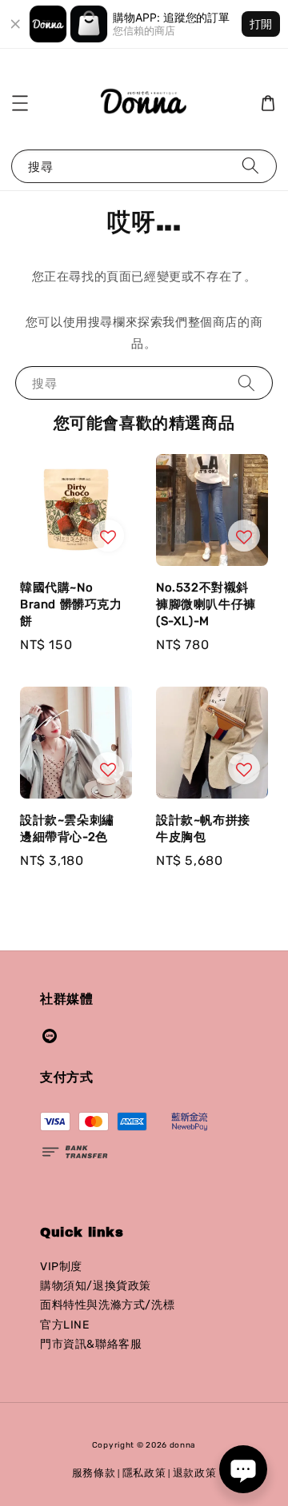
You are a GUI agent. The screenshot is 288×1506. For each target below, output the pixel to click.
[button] (20, 103)
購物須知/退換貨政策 (95, 1286)
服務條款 (94, 1473)
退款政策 (195, 1473)
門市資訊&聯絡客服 (91, 1344)
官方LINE (65, 1325)
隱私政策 (144, 1473)
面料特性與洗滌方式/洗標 (107, 1305)
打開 (261, 23)
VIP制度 (61, 1266)
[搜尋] (250, 165)
